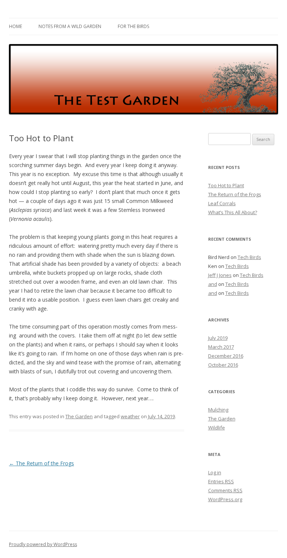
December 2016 (225, 355)
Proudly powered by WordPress (43, 544)
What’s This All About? (232, 212)
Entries (221, 481)
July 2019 (218, 338)
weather (130, 416)
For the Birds (133, 26)
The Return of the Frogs (41, 463)
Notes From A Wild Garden (69, 26)
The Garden (79, 416)
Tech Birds (249, 257)
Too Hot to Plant (226, 185)
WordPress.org (225, 499)
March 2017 (221, 346)
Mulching (218, 409)
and (212, 284)
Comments (225, 490)
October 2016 (223, 364)
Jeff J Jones (220, 275)
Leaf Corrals (222, 203)
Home (15, 26)
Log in (214, 472)
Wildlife (216, 427)
